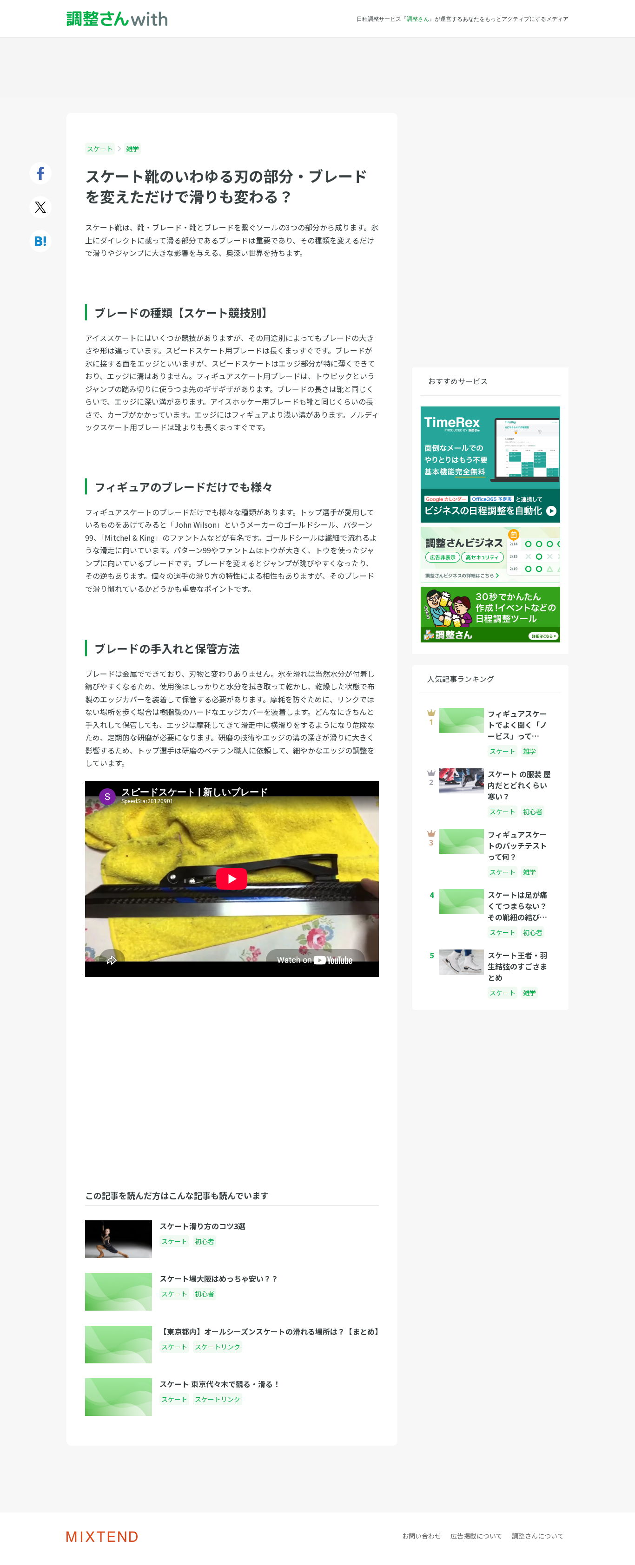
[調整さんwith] (116, 18)
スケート (100, 148)
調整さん (418, 18)
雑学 (132, 148)
